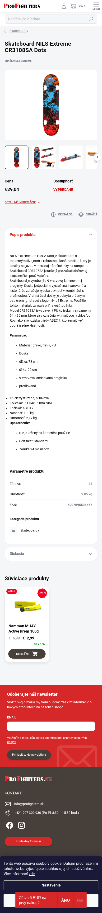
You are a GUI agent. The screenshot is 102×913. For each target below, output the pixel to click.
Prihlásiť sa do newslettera (29, 754)
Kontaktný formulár (28, 841)
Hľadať (91, 19)
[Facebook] (9, 824)
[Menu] (96, 6)
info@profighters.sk (29, 804)
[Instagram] (21, 824)
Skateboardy (29, 530)
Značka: (18, 61)
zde (32, 874)
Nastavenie (51, 885)
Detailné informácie (20, 202)
